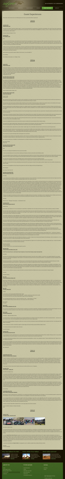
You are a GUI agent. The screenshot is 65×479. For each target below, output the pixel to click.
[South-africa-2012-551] (40, 424)
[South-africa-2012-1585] (29, 424)
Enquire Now (53, 458)
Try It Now (32, 458)
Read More (12, 458)
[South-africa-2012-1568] (8, 424)
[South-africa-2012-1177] (19, 424)
